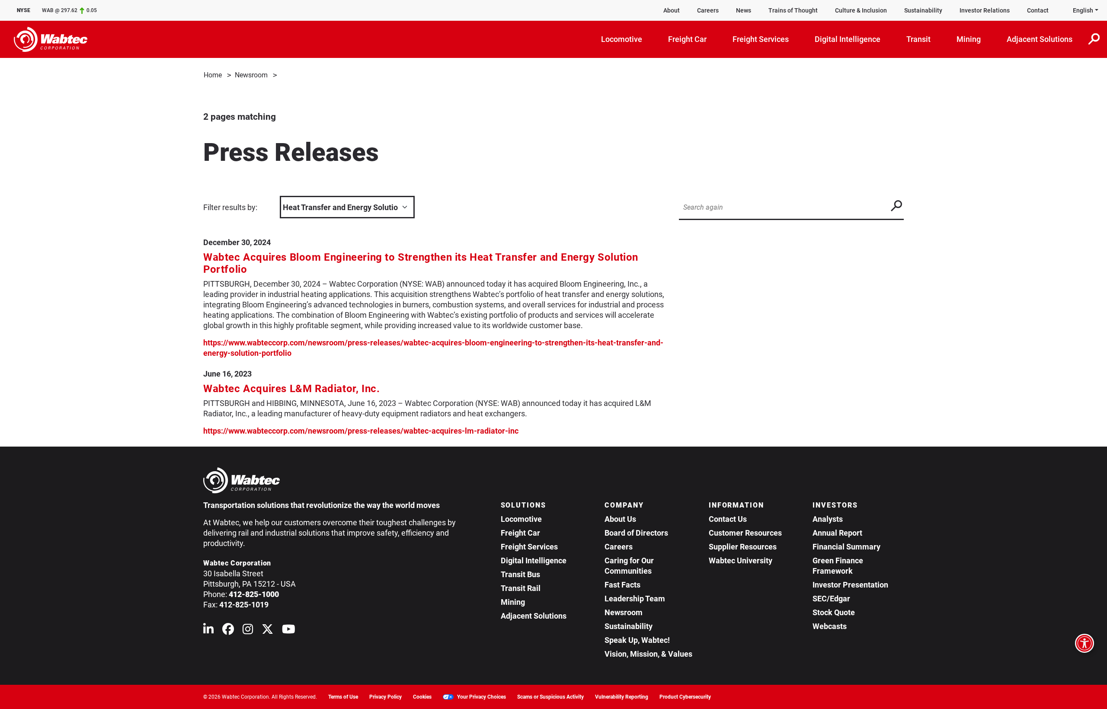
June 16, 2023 (227, 373)
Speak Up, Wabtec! (637, 640)
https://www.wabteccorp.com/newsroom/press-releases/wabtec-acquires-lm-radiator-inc (360, 430)
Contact (1038, 10)
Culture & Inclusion (861, 10)
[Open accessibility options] (1084, 643)
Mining (513, 602)
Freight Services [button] (761, 39)
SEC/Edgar (831, 598)
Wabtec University (740, 560)
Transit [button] (918, 39)
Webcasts (830, 626)
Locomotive (521, 519)
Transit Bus (520, 574)
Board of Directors (636, 532)
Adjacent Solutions (533, 615)
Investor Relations (985, 10)
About (671, 10)
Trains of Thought (793, 10)
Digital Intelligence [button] (847, 39)
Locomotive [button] (621, 39)
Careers (708, 10)
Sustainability (923, 10)
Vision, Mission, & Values (648, 653)
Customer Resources (745, 532)
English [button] (1083, 10)
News (743, 10)
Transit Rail (521, 588)
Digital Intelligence (533, 560)
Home (213, 75)
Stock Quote (834, 612)
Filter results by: (230, 207)
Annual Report (837, 532)
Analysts (828, 519)
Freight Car (520, 532)
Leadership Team (635, 598)
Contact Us (728, 519)
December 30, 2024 (237, 242)
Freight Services (529, 546)
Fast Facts (622, 584)
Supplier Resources (743, 546)
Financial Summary (846, 546)
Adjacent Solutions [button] (1039, 39)
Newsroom (251, 75)
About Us (620, 519)
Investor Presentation (850, 584)
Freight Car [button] (687, 39)
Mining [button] (969, 39)
